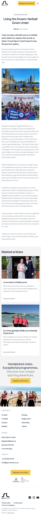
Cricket (4, 415)
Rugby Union (26, 419)
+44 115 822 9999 (8, 459)
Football (5, 419)
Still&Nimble (11, 513)
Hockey (4, 423)
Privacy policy (6, 503)
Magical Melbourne (9, 441)
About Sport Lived (8, 437)
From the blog (7, 449)
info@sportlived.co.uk (10, 463)
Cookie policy (18, 503)
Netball (4, 426)
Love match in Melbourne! (15, 282)
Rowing (24, 415)
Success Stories (8, 445)
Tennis (24, 426)
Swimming (25, 423)
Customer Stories (20, 15)
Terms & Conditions (8, 505)
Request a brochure (26, 3)
